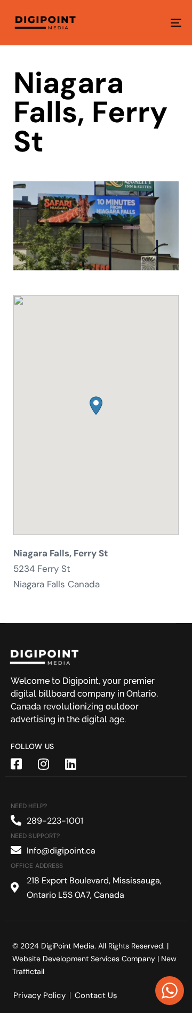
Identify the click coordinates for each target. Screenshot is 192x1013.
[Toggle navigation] (152, 22)
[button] (96, 405)
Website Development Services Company (83, 958)
